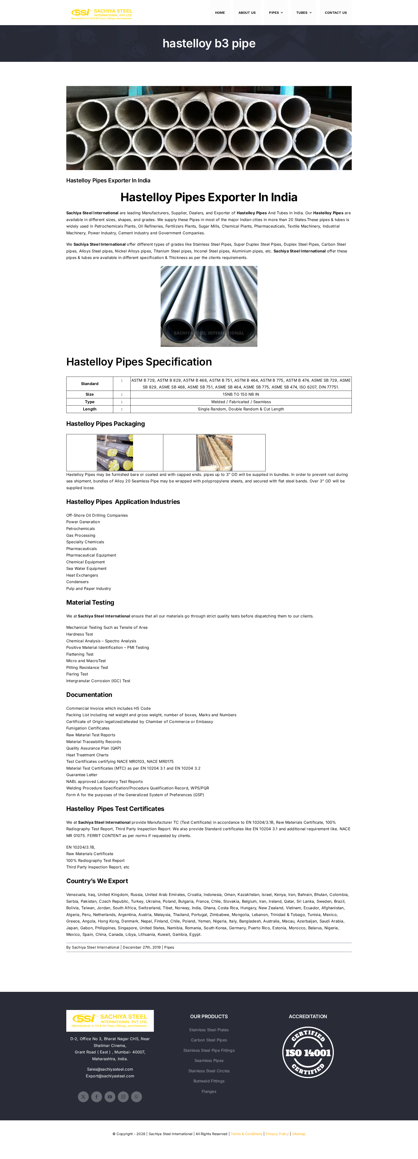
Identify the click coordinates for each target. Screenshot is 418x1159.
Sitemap (299, 1134)
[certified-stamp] (308, 1028)
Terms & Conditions (246, 1134)
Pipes (169, 947)
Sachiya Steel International (95, 947)
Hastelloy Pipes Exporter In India (209, 124)
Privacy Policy (277, 1134)
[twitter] (83, 1096)
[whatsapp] (136, 1096)
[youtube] (109, 1096)
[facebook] (96, 1096)
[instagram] (123, 1096)
